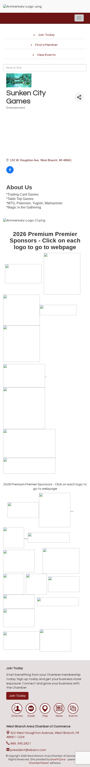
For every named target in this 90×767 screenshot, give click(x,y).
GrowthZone (58, 759)
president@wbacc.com (28, 750)
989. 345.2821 (20, 743)
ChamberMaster (39, 763)
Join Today (17, 695)
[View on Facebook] (10, 172)
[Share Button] (79, 97)
